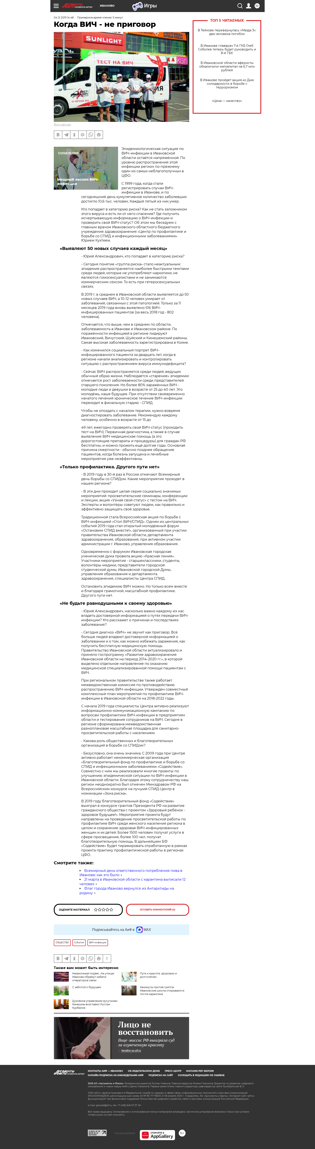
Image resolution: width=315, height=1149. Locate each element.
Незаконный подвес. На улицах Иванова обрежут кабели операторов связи (93, 977)
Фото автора (62, 124)
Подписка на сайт (160, 1075)
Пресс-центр (173, 1071)
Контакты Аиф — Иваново (105, 1071)
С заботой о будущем (86, 987)
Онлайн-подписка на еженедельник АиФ (116, 1075)
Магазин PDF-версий (200, 1071)
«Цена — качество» (227, 101)
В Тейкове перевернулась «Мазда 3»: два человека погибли (227, 32)
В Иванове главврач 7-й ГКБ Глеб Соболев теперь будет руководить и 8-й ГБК (227, 49)
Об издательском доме (144, 1071)
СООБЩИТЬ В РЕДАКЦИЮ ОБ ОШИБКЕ (201, 1075)
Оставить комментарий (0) (157, 909)
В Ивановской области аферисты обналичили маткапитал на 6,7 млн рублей (227, 66)
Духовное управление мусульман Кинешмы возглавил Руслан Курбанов (94, 1004)
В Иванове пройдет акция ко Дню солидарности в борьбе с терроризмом (227, 83)
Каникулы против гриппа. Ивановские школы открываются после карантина (162, 991)
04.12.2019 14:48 (64, 17)
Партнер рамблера (125, 1133)
